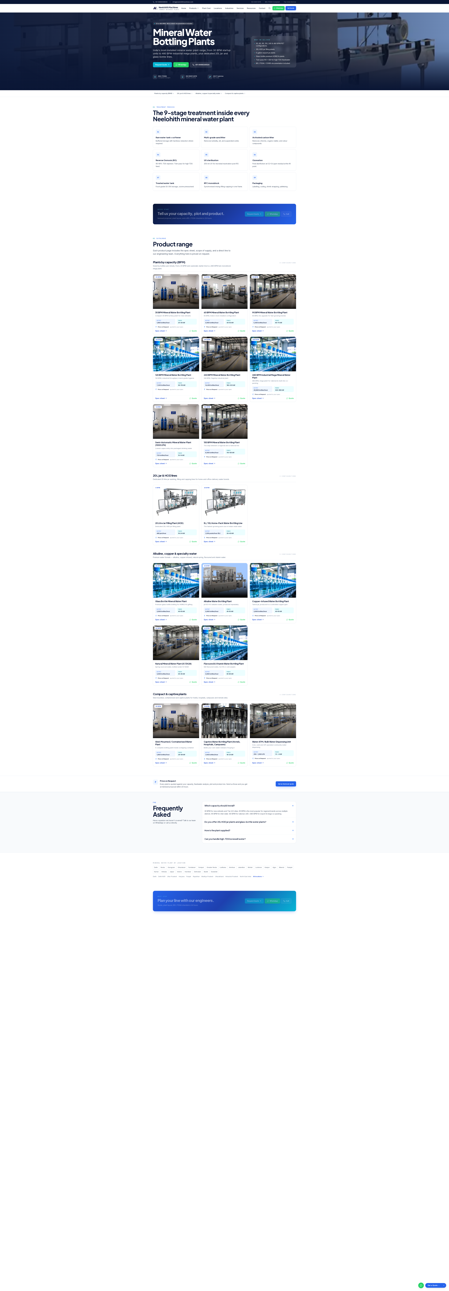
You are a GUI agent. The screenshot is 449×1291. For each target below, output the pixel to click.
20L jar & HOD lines (184, 93)
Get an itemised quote (286, 784)
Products (193, 8)
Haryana (182, 876)
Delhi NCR (161, 876)
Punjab (188, 876)
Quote (194, 331)
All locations (257, 876)
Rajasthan (196, 876)
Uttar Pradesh (172, 876)
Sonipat (201, 867)
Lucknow (258, 867)
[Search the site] (270, 8)
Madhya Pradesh (207, 876)
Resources (251, 8)
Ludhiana (223, 867)
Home (183, 8)
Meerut (281, 867)
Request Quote (161, 65)
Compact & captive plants (235, 93)
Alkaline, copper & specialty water (209, 93)
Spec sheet (160, 331)
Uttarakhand (219, 876)
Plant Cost (206, 8)
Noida (163, 867)
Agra (274, 867)
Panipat (289, 867)
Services (240, 8)
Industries (229, 8)
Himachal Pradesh (231, 876)
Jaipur (172, 872)
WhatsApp (279, 8)
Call (287, 214)
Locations (218, 8)
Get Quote (290, 8)
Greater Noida (212, 867)
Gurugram (171, 867)
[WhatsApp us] (421, 1285)
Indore (179, 872)
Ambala (164, 872)
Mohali (250, 867)
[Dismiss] (443, 1285)
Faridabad (191, 867)
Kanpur (267, 867)
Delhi (156, 867)
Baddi (206, 872)
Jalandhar (241, 867)
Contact (262, 8)
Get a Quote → (434, 1285)
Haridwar (188, 872)
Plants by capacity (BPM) (164, 93)
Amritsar (232, 867)
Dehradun (197, 872)
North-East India (245, 876)
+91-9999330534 (161, 2)
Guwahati (214, 872)
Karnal (156, 872)
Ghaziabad (181, 867)
